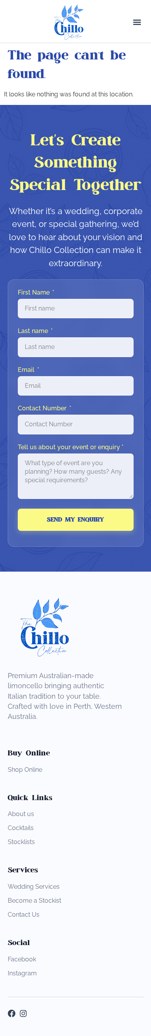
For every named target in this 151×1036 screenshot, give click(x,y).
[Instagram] (23, 1013)
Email (27, 370)
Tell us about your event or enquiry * (71, 447)
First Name (34, 293)
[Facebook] (11, 1013)
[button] (137, 22)
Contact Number (43, 408)
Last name (34, 331)
